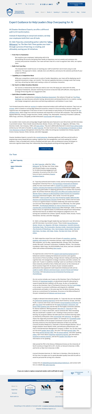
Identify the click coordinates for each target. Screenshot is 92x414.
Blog (78, 12)
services (33, 106)
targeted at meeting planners (42, 336)
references (68, 316)
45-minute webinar (62, 332)
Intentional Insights (47, 281)
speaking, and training (40, 240)
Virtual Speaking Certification (69, 302)
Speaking (56, 12)
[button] (57, 4)
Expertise (14, 389)
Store (72, 12)
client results (57, 248)
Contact (83, 12)
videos (35, 334)
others (35, 233)
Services (14, 393)
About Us (14, 386)
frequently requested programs (58, 334)
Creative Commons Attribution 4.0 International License (60, 406)
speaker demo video (47, 330)
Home (37, 12)
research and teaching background (65, 254)
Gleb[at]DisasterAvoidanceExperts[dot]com (55, 363)
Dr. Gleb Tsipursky (38, 164)
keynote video (71, 330)
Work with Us (14, 396)
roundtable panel (75, 318)
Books (49, 12)
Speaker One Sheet (65, 336)
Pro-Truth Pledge (75, 285)
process (11, 108)
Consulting (65, 12)
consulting (66, 238)
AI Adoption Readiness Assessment (45, 97)
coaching (73, 238)
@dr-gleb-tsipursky (49, 365)
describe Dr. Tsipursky (65, 308)
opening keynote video (46, 332)
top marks (39, 304)
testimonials (58, 316)
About (42, 12)
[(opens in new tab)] (30, 390)
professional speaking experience (44, 300)
